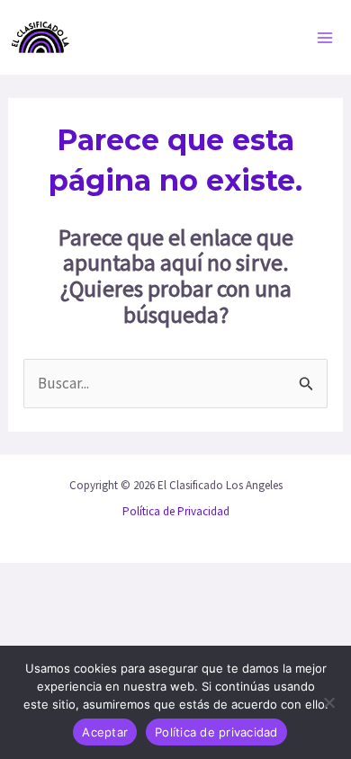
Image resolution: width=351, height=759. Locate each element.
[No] (329, 702)
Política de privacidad (216, 732)
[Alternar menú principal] (325, 37)
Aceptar (105, 732)
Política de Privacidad (176, 511)
